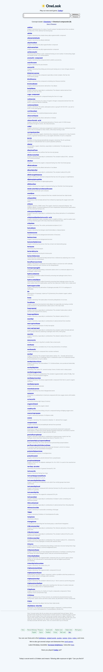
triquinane (31, 589)
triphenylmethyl (33, 579)
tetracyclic (31, 471)
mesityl (30, 334)
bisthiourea (31, 79)
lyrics (70, 638)
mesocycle (31, 340)
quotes (59, 638)
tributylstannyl (33, 532)
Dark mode (63, 632)
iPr (28, 292)
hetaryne (30, 247)
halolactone (32, 237)
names (65, 638)
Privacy (55, 632)
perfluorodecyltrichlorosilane (38, 445)
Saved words (49, 629)
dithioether (31, 184)
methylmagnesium (34, 372)
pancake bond (32, 427)
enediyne (30, 193)
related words (51, 638)
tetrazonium (32, 497)
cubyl (29, 126)
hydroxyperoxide (33, 286)
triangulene (31, 522)
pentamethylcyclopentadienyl (38, 441)
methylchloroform (34, 362)
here (72, 645)
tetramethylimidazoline (36, 480)
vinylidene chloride (34, 606)
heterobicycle (32, 251)
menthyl (30, 319)
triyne (29, 601)
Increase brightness (55, 645)
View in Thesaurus (51, 24)
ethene (30, 204)
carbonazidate (32, 105)
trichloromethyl (33, 538)
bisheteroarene (33, 73)
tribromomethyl (33, 526)
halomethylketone (34, 242)
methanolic (31, 349)
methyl (30, 354)
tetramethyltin (33, 492)
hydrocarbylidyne (33, 280)
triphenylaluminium (34, 568)
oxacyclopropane (33, 413)
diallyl (29, 144)
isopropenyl (31, 308)
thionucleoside (33, 508)
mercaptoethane (33, 324)
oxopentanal (32, 423)
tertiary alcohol (33, 466)
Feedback (48, 632)
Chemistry (47, 22)
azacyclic (30, 67)
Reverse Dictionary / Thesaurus (35, 629)
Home (23, 629)
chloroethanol (32, 116)
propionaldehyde (33, 461)
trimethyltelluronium (35, 563)
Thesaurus (75, 16)
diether (30, 161)
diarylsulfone (32, 150)
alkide (29, 33)
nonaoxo (30, 393)
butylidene (31, 88)
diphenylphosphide (34, 179)
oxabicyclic (31, 409)
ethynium (30, 223)
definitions (42, 638)
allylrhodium (32, 43)
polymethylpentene (34, 451)
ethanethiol (31, 198)
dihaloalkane (32, 165)
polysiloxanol (32, 456)
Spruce (41, 632)
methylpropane (33, 384)
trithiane (30, 595)
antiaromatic (32, 52)
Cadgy (60, 10)
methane (30, 345)
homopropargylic (33, 268)
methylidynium (32, 367)
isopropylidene (33, 314)
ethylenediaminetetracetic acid (39, 217)
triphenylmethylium (34, 583)
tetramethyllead (33, 486)
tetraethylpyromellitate (36, 476)
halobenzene (32, 233)
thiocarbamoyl (32, 503)
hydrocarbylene (33, 274)
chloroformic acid (34, 120)
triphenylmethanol (34, 573)
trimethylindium (33, 556)
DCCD (29, 138)
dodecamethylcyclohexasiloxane (39, 189)
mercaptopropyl (33, 328)
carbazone (31, 99)
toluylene (31, 517)
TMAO (29, 512)
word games (69, 641)
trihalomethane (33, 550)
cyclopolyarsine (33, 132)
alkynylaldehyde (33, 38)
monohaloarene (33, 389)
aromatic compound (35, 58)
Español (34, 632)
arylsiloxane (32, 63)
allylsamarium (32, 47)
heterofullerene (33, 256)
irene (29, 298)
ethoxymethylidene (34, 211)
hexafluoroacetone (34, 262)
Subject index (68, 629)
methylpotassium (34, 378)
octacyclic (31, 399)
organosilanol (32, 404)
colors (74, 638)
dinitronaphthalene (34, 175)
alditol (30, 27)
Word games (78, 629)
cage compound (33, 94)
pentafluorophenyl (34, 435)
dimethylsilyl (32, 170)
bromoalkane (32, 84)
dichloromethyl (33, 155)
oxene (29, 418)
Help (70, 632)
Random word (58, 629)
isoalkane (31, 302)
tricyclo (30, 544)
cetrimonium (32, 111)
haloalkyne (31, 228)
